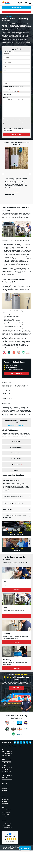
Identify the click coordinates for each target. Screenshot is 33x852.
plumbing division (17, 331)
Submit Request (16, 134)
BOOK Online (16, 687)
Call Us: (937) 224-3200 (16, 425)
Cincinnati (4, 765)
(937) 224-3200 (5, 416)
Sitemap (9, 847)
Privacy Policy (16, 125)
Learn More (16, 589)
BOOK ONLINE (16, 12)
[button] (16, 3)
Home (3, 16)
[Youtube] (30, 742)
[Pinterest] (27, 742)
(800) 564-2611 (27, 683)
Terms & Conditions (23, 125)
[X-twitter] (21, 742)
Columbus (4, 756)
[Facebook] (15, 742)
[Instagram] (18, 742)
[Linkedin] (24, 742)
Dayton (6, 16)
